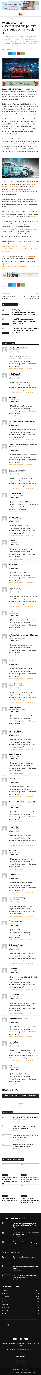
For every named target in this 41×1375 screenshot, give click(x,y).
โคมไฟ (11, 611)
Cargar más (20, 1153)
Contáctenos (24, 1369)
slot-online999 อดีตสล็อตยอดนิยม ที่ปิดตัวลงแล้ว (24, 802)
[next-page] (6, 337)
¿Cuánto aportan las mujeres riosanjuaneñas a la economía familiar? (30, 1200)
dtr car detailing (15, 707)
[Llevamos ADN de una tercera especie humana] (11, 1191)
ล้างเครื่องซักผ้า (14, 994)
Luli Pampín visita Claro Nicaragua (9, 297)
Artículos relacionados (9, 305)
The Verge (32, 216)
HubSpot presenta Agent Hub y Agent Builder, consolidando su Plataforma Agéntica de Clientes (24, 312)
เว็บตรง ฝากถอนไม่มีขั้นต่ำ (17, 684)
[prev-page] (3, 337)
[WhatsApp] (23, 53)
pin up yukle (13, 827)
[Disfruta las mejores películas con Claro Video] (6, 1268)
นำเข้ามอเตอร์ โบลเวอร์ (16, 945)
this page (12, 397)
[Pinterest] (18, 53)
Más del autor (23, 305)
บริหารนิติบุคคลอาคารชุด (17, 898)
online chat (13, 660)
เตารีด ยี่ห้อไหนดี (14, 374)
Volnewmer (13, 968)
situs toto (12, 850)
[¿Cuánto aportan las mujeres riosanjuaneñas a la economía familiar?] (30, 1191)
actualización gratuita (11, 191)
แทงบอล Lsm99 (14, 517)
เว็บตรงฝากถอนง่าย (15, 921)
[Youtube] (23, 1362)
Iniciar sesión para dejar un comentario (21, 369)
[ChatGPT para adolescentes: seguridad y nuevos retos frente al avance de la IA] (6, 321)
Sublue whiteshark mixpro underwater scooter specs (23, 445)
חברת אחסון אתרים (15, 588)
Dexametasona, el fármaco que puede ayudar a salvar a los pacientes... (30, 1179)
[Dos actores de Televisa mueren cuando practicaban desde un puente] (6, 1119)
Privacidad (16, 1369)
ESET (30, 89)
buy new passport (15, 493)
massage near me (15, 754)
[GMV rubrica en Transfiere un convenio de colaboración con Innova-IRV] (11, 1169)
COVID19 (24, 1175)
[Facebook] (10, 53)
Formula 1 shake (15, 731)
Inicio (3, 18)
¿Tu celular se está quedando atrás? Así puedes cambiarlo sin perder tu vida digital (25, 330)
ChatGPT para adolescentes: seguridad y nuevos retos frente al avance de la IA (24, 321)
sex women (13, 564)
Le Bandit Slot (14, 874)
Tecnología (10, 18)
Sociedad (4, 1196)
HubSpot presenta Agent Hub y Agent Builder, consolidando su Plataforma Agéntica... (24, 1225)
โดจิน (10, 1065)
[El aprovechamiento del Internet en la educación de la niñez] (6, 1277)
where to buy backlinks (17, 470)
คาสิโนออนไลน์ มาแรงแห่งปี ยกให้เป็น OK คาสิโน (24, 635)
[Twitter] (14, 53)
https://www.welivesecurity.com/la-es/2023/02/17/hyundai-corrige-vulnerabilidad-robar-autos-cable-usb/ (20, 248)
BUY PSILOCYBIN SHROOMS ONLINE (22, 421)
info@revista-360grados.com (25, 1349)
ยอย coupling (13, 1042)
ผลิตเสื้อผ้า (12, 540)
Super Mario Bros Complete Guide (21, 1018)
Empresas (4, 1175)
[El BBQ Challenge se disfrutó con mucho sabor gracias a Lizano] (6, 1137)
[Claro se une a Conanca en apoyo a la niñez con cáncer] (6, 1259)
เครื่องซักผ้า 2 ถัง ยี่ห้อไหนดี (18, 348)
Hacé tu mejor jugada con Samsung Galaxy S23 (31, 297)
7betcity (12, 778)
